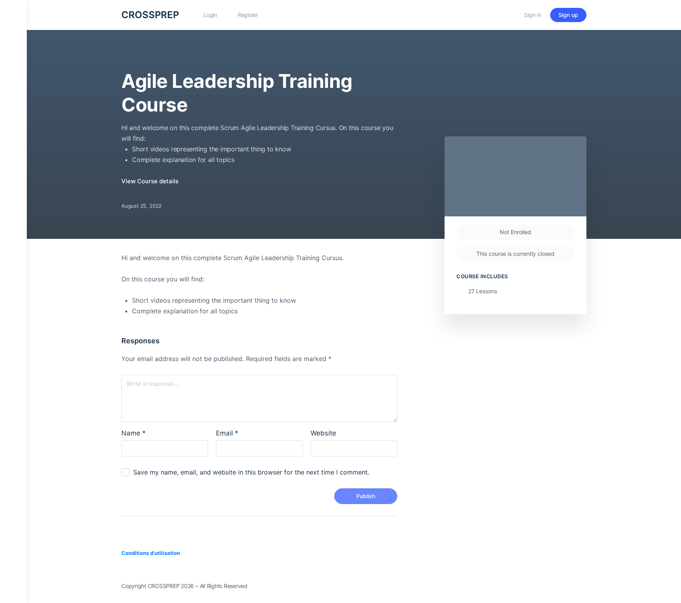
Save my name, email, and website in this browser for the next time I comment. (251, 472)
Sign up (568, 14)
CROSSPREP (150, 14)
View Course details (150, 181)
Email (227, 433)
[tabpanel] (262, 284)
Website (323, 433)
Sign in (532, 14)
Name (133, 433)
